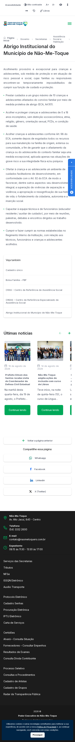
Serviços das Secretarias (17, 561)
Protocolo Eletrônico (15, 596)
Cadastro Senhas (13, 603)
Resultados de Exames (16, 651)
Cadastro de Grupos (15, 687)
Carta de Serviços (13, 622)
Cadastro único (14, 270)
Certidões (9, 632)
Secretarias (41, 39)
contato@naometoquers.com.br (27, 539)
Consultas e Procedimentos (19, 674)
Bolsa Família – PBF (16, 280)
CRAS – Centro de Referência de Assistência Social (34, 290)
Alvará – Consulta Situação (18, 639)
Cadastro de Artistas (15, 681)
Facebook (39, 469)
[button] (69, 333)
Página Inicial (8, 39)
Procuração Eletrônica (16, 609)
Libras (46, 10)
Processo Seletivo (14, 668)
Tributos (8, 567)
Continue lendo (17, 409)
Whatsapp (40, 458)
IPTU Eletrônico (12, 616)
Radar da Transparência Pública (21, 694)
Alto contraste (34, 4)
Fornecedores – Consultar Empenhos (24, 645)
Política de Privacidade (46, 727)
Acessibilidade (13, 5)
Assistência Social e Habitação (59, 39)
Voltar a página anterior (40, 440)
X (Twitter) (40, 491)
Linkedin (40, 480)
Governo (24, 39)
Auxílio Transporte (13, 586)
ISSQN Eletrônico (13, 580)
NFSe (6, 574)
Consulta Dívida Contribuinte (19, 658)
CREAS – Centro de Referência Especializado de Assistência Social (32, 301)
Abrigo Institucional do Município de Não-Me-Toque (34, 312)
